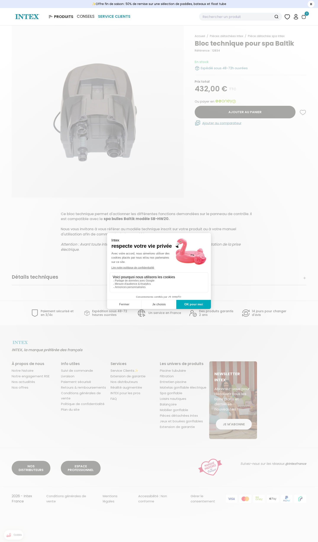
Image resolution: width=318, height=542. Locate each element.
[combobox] (240, 16)
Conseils (86, 16)
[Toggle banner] (311, 4)
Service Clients (114, 16)
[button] (296, 16)
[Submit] (277, 16)
